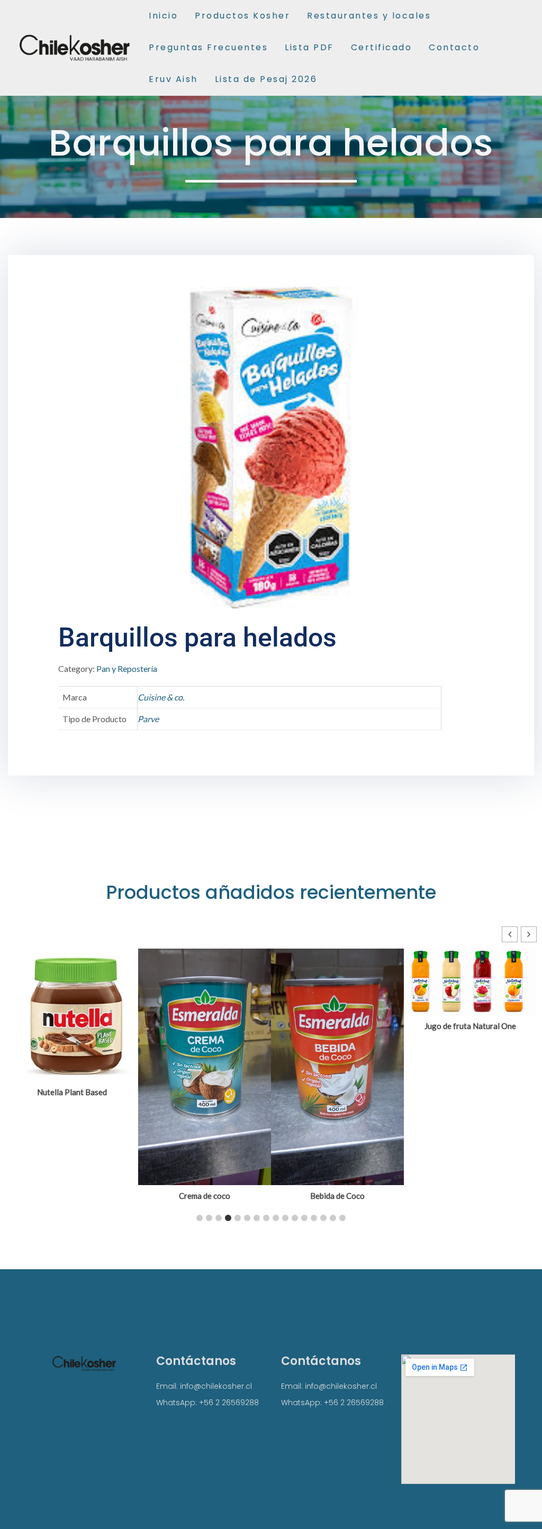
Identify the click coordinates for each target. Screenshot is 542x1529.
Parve (148, 719)
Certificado (381, 47)
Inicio (163, 16)
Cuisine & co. (161, 697)
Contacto (454, 47)
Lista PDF (309, 47)
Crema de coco (204, 1195)
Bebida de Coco (337, 1195)
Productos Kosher (242, 16)
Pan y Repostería (126, 668)
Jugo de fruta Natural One (470, 1026)
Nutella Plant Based (72, 1092)
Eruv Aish (173, 79)
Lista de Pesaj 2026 (266, 79)
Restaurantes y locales (369, 16)
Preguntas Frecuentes (208, 47)
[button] (529, 934)
